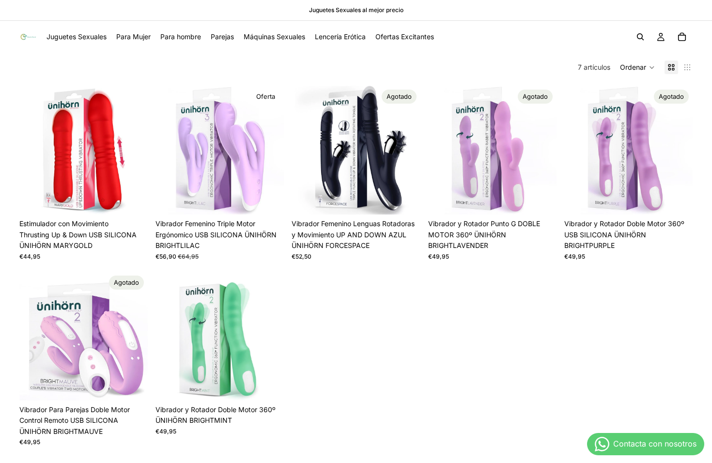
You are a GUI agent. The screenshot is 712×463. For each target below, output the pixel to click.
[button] (637, 67)
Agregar (140, 199)
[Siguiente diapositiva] (133, 150)
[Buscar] (640, 36)
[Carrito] (682, 36)
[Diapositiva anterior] (33, 150)
